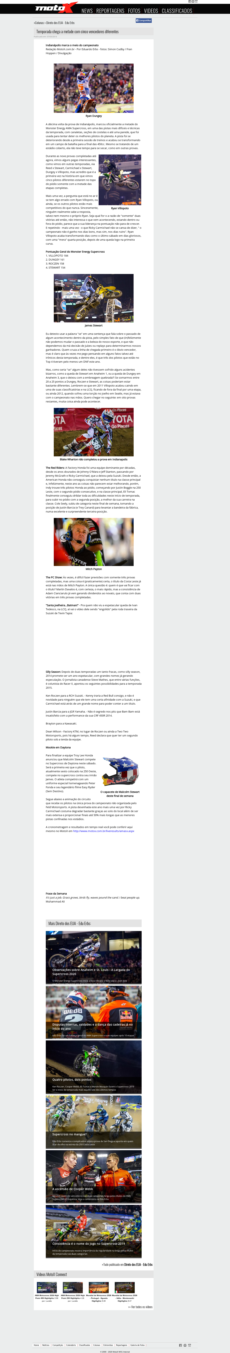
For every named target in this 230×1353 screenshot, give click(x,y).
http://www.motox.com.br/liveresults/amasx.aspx (103, 831)
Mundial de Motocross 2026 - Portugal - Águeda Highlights (98, 1298)
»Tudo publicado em (127, 1264)
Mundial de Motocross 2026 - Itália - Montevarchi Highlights (124, 1298)
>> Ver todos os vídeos (140, 1306)
